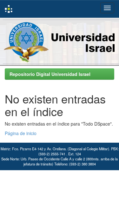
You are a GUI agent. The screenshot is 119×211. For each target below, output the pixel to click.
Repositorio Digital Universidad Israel (50, 74)
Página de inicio (20, 133)
